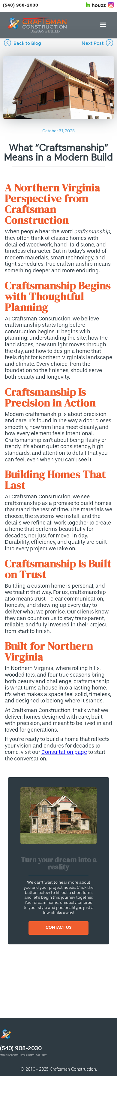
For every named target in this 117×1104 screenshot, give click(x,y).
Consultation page (64, 752)
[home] (37, 25)
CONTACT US (58, 927)
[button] (103, 25)
